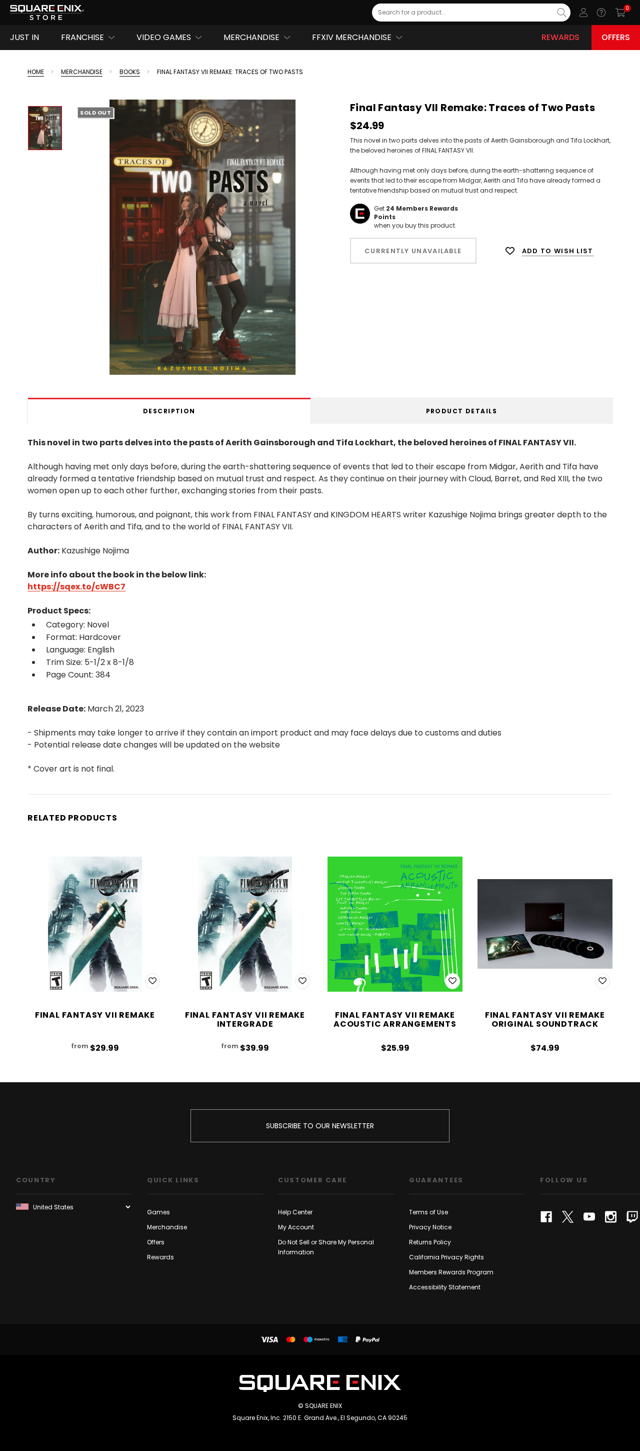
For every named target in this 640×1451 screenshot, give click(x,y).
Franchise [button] (82, 37)
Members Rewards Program (451, 1272)
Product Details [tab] (462, 411)
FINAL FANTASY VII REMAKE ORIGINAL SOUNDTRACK (545, 1019)
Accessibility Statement (444, 1287)
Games (158, 1212)
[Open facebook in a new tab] (546, 1216)
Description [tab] (169, 411)
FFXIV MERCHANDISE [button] (352, 37)
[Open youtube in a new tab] (589, 1216)
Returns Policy (430, 1242)
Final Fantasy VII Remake (95, 1015)
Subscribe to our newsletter (320, 1126)
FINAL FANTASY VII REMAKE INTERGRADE (245, 1019)
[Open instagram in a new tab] (610, 1216)
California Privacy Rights (446, 1257)
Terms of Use (428, 1212)
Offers (616, 37)
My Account (296, 1227)
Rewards (561, 37)
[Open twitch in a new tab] (632, 1216)
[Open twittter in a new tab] (568, 1216)
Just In (24, 37)
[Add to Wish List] (152, 981)
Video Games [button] (163, 37)
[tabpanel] (320, 604)
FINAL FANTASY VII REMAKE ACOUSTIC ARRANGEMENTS (395, 1019)
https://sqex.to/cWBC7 (77, 586)
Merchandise (167, 1227)
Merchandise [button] (252, 37)
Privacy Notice (430, 1227)
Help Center (295, 1212)
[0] (620, 12)
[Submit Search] (561, 13)
